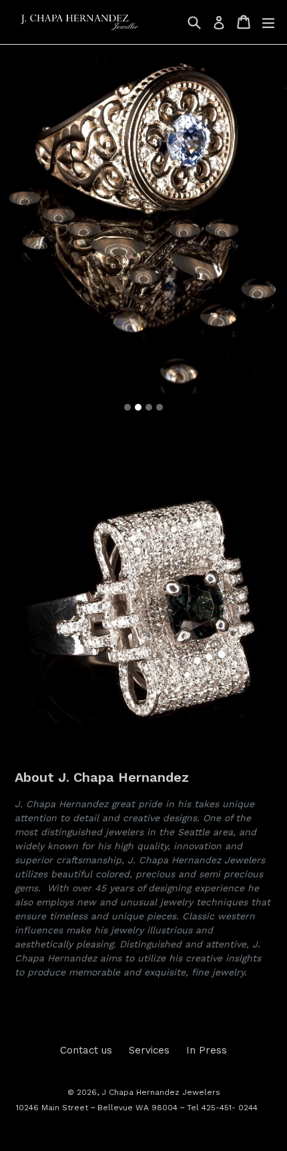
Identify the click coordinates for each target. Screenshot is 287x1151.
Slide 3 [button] (149, 407)
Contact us (86, 1050)
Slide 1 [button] (127, 407)
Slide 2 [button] (138, 407)
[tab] (127, 407)
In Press (206, 1050)
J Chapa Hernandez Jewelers (160, 1092)
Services (149, 1050)
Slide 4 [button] (159, 407)
